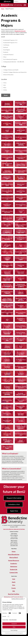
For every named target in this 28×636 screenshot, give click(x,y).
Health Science (7, 245)
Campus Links (14, 572)
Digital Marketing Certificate (21, 177)
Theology (21, 440)
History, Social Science (7, 251)
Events (14, 588)
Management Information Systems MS (7, 292)
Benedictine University (20, 31)
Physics (20, 346)
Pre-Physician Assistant (21, 380)
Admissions (13, 566)
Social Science (21, 413)
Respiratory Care (7, 413)
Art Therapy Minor (7, 123)
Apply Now (14, 511)
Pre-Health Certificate (21, 359)
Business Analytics (21, 130)
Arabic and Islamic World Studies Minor (7, 117)
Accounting (7, 103)
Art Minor (21, 117)
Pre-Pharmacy (21, 373)
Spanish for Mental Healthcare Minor (21, 427)
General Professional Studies (20, 218)
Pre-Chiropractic (20, 353)
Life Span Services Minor (7, 265)
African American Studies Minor (20, 103)
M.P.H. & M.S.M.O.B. (7, 278)
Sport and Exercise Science (21, 433)
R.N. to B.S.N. (21, 400)
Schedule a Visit (14, 504)
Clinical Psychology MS (7, 157)
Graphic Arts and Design (21, 224)
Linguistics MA (21, 265)
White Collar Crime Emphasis (7, 447)
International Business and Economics (21, 258)
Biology (7, 130)
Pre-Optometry (7, 373)
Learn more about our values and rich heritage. (14, 529)
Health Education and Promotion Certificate (21, 231)
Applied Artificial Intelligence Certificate (21, 110)
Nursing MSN (7, 326)
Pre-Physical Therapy (7, 380)
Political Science (7, 353)
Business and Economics (21, 137)
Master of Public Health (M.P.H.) (21, 299)
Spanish (7, 427)
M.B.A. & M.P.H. (7, 272)
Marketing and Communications (13, 597)
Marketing (21, 292)
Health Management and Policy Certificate (20, 238)
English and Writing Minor (7, 197)
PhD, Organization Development (21, 339)
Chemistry (7, 150)
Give (13, 585)
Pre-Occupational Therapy (21, 366)
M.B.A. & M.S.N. (20, 272)
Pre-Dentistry (7, 359)
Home (2, 8)
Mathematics (21, 305)
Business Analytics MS (7, 137)
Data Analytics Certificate (21, 170)
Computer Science (21, 164)
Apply (13, 582)
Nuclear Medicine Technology (21, 319)
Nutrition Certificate (20, 332)
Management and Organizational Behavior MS (20, 285)
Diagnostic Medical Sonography (7, 177)
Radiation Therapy (7, 407)
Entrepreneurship (7, 204)
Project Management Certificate (7, 393)
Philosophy (7, 346)
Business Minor (7, 143)
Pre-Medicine (7, 366)
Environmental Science (21, 204)
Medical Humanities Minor (7, 312)
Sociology (21, 420)
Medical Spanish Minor (21, 312)
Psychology (20, 393)
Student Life (13, 569)
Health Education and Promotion (7, 231)
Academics (13, 563)
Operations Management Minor (7, 339)
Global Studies (7, 224)
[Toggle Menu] (25, 5)
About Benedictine (13, 554)
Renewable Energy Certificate (21, 407)
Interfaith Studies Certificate (7, 258)
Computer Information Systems (7, 164)
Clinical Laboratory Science (21, 150)
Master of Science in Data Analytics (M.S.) (7, 306)
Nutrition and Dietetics (21, 326)
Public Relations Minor (7, 400)
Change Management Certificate (20, 144)
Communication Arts (20, 157)
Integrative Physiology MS (21, 251)
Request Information (14, 498)
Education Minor (20, 184)
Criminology (7, 170)
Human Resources (13, 560)
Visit (13, 579)
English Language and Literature (20, 198)
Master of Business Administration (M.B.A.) (7, 299)
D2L (13, 591)
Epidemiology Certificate (7, 211)
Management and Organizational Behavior (7, 285)
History (20, 245)
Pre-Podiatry (7, 386)
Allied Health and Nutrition (7, 110)
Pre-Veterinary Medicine (20, 386)
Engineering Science (20, 191)
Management (21, 278)
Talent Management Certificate (7, 440)
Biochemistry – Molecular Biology (20, 123)
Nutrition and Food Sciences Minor (7, 333)
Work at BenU (13, 557)
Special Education (7, 433)
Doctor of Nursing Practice (7, 184)
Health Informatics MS (7, 238)
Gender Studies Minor (7, 218)
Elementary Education (7, 191)
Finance (20, 211)
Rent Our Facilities (13, 594)
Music (7, 319)
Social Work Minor (7, 420)
